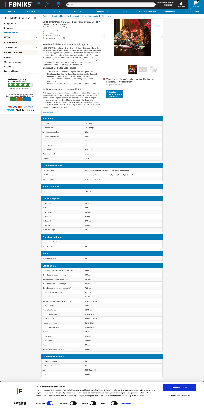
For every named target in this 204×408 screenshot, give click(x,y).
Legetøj (76, 16)
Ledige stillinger (11, 71)
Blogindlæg (9, 66)
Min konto (181, 6)
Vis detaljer (126, 403)
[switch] (73, 403)
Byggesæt (8, 28)
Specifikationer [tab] (48, 112)
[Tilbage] (5, 18)
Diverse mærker (11, 33)
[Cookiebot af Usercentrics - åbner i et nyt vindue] (20, 403)
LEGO (57, 31)
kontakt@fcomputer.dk (164, 3)
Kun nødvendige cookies (179, 395)
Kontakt (7, 57)
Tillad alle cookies (179, 388)
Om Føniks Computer (13, 62)
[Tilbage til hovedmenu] (35, 18)
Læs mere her (113, 96)
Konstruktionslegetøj (20, 18)
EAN (20, 99)
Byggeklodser (10, 23)
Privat (13, 99)
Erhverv (27, 99)
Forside (45, 16)
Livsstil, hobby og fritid (60, 16)
